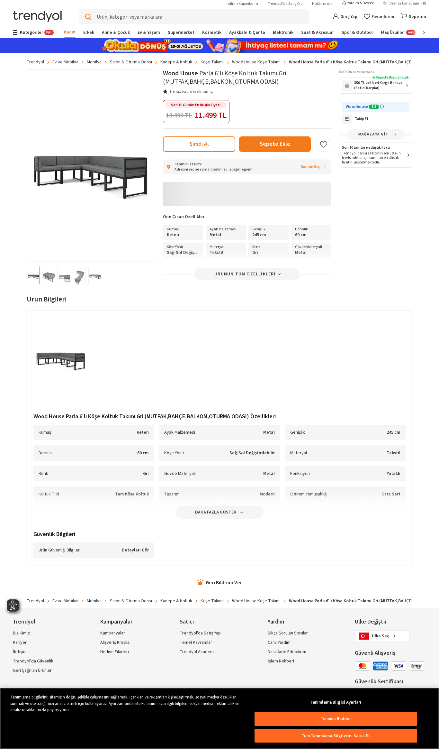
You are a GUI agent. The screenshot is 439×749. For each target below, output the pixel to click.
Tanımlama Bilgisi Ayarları (335, 702)
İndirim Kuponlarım (242, 3)
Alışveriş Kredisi (115, 642)
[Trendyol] (37, 16)
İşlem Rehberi (281, 661)
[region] (219, 718)
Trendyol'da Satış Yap (285, 3)
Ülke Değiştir (371, 622)
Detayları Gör (135, 550)
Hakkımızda (322, 3)
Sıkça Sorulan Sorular (288, 633)
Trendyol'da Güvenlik (33, 661)
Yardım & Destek (360, 3)
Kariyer (20, 642)
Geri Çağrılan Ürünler (32, 670)
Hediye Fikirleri (114, 652)
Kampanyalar (112, 633)
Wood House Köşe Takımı (256, 62)
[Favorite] (323, 144)
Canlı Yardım (279, 642)
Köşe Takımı (212, 62)
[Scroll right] (419, 32)
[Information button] (382, 107)
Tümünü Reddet (336, 719)
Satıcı (187, 622)
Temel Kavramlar (196, 642)
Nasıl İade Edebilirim (287, 652)
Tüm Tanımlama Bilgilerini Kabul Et (336, 736)
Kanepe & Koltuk (176, 62)
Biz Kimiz (21, 633)
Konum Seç (310, 166)
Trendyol (35, 62)
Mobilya (94, 62)
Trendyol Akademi (197, 652)
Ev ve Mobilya (65, 62)
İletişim (20, 652)
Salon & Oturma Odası (131, 62)
